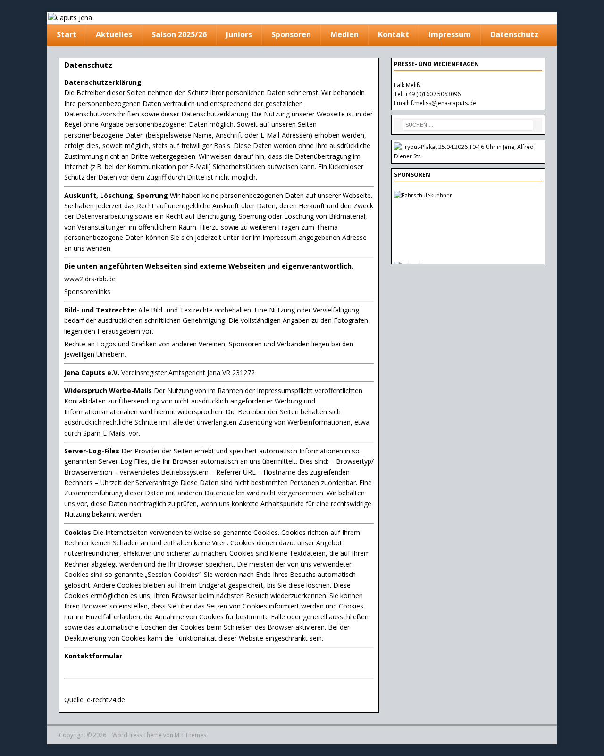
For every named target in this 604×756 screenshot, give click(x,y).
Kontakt (393, 34)
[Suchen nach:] (468, 125)
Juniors (239, 34)
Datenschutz (514, 34)
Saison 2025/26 (179, 34)
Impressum (449, 34)
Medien (344, 34)
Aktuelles (114, 34)
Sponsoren (291, 34)
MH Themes (190, 735)
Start (66, 34)
